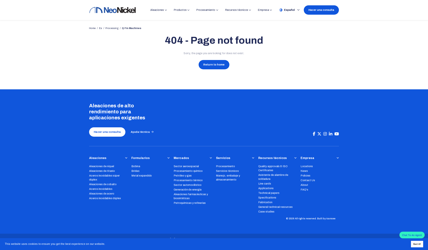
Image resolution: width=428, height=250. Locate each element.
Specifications (267, 197)
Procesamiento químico (188, 171)
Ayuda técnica (140, 131)
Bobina (135, 166)
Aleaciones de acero (101, 193)
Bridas (135, 171)
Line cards (264, 183)
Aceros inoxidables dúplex (105, 198)
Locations (307, 166)
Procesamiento (225, 166)
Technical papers (268, 193)
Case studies (266, 211)
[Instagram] (325, 134)
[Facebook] (314, 134)
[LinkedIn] (330, 134)
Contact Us (308, 180)
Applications (266, 188)
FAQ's (304, 189)
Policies (305, 175)
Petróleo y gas (183, 175)
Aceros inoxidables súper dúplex (104, 177)
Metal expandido (141, 175)
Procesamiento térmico (188, 180)
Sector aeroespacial (186, 166)
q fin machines (131, 28)
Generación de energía (187, 189)
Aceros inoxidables (100, 189)
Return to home (214, 64)
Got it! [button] (417, 244)
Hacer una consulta (321, 9)
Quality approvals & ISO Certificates (273, 168)
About (304, 185)
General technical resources (275, 207)
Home (92, 28)
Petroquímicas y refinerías (190, 203)
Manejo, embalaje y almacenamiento (228, 177)
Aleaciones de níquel (101, 166)
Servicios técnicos (227, 171)
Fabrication (265, 202)
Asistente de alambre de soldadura (273, 177)
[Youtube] (336, 134)
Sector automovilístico (188, 185)
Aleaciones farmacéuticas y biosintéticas (191, 196)
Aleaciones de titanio (102, 171)
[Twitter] (319, 134)
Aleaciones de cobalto (103, 184)
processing (112, 28)
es (100, 28)
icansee (331, 218)
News (304, 171)
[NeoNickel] (112, 10)
